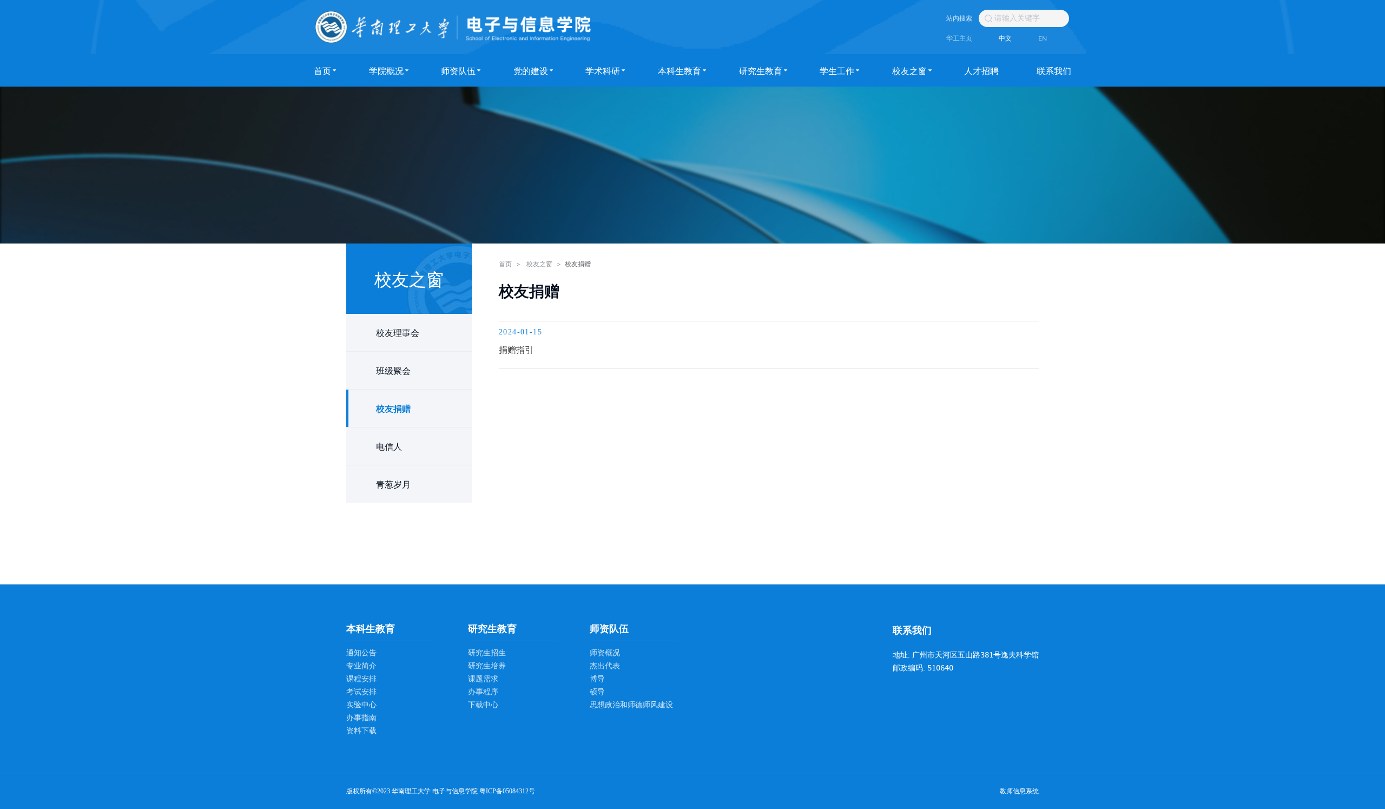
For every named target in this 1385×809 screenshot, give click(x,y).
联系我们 (1054, 70)
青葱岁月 (393, 483)
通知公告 (361, 653)
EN (1042, 38)
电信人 (389, 445)
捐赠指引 (516, 349)
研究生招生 (487, 653)
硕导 (597, 692)
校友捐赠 (393, 408)
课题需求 (483, 679)
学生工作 (837, 70)
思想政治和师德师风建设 (631, 705)
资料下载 (361, 731)
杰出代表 (605, 666)
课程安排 (361, 679)
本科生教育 (679, 70)
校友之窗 (909, 70)
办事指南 (361, 718)
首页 (322, 70)
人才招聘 (981, 70)
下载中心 (483, 705)
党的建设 (530, 70)
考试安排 (361, 692)
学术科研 (602, 70)
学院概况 (386, 70)
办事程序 (483, 692)
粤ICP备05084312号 (507, 791)
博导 (597, 679)
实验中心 (361, 705)
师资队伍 (458, 70)
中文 (1005, 38)
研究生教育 (760, 70)
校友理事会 (397, 332)
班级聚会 (393, 370)
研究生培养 (487, 666)
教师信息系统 (1019, 791)
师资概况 (605, 653)
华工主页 (959, 38)
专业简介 (361, 666)
